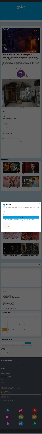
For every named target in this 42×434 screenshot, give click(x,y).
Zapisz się (21, 217)
